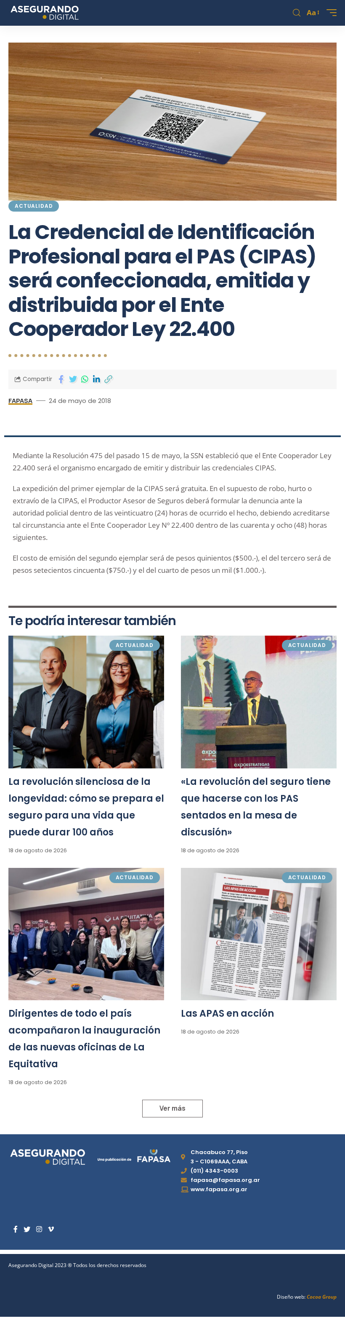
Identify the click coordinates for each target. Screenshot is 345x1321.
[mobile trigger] (329, 12)
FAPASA (20, 400)
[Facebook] (16, 1229)
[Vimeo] (51, 1229)
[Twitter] (27, 1229)
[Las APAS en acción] (259, 934)
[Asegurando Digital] (44, 12)
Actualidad (34, 205)
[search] (297, 12)
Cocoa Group (322, 1296)
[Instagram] (39, 1229)
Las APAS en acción (227, 1013)
